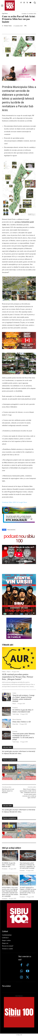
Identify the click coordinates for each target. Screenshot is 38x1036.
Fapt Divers (5, 13)
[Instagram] (24, 2)
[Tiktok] (28, 949)
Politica (4, 656)
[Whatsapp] (21, 956)
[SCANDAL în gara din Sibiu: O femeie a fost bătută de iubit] (6, 695)
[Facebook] (21, 2)
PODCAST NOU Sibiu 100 (19, 522)
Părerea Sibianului (16, 703)
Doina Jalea (15, 708)
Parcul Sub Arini (11, 514)
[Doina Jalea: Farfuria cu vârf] (6, 707)
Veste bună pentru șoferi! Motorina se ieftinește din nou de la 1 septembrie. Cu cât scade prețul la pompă (23, 721)
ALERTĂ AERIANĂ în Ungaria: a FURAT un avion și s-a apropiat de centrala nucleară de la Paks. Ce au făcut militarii (28, 875)
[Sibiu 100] (10, 5)
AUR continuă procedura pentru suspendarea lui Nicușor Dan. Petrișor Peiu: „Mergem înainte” (17, 661)
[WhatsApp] (24, 30)
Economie (14, 715)
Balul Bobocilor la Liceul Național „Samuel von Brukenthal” (8, 775)
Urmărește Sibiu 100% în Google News (14, 486)
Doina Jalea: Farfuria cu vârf (21, 706)
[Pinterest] (20, 30)
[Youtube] (30, 2)
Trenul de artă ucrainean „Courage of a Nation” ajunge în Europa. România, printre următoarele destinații (23, 682)
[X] (27, 2)
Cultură (14, 677)
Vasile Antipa (15, 698)
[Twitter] (28, 962)
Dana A (9, 656)
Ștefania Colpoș (8, 25)
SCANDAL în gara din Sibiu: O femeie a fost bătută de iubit (8, 849)
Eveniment (15, 692)
